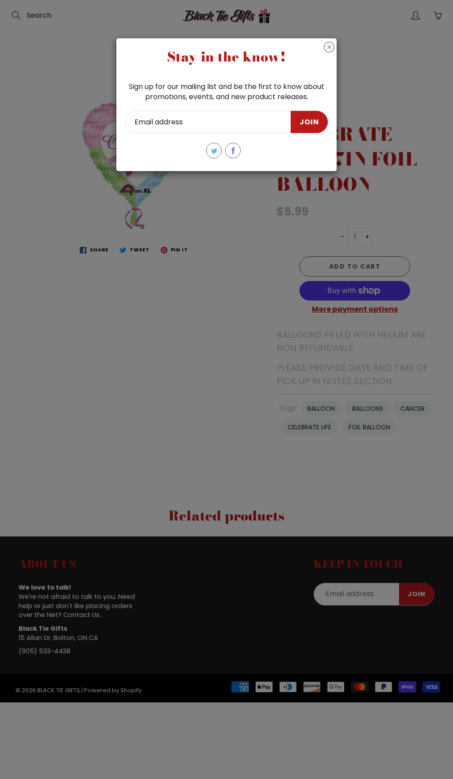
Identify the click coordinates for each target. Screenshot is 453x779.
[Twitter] (214, 150)
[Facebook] (233, 150)
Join (309, 121)
